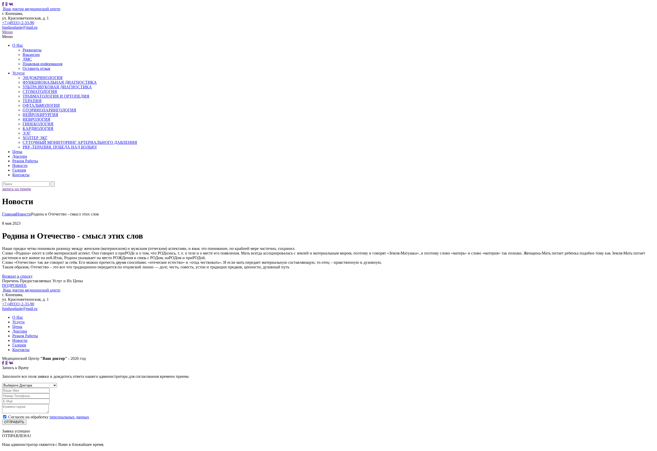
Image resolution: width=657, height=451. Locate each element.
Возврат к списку (17, 276)
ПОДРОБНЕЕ (14, 285)
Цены (17, 151)
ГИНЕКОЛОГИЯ (38, 124)
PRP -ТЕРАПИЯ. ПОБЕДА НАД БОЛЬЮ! (60, 147)
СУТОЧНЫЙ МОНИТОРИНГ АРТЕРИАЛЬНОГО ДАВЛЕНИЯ (80, 142)
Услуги (18, 73)
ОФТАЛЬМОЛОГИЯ (41, 105)
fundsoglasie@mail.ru (19, 27)
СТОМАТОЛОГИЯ (40, 91)
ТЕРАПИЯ (32, 101)
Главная (9, 214)
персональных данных (69, 417)
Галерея (19, 170)
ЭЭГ (27, 133)
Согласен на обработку (48, 417)
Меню (7, 32)
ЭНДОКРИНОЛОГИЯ (43, 78)
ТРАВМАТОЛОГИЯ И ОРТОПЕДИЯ (56, 96)
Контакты (21, 175)
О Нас (17, 45)
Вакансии (31, 54)
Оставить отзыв (36, 68)
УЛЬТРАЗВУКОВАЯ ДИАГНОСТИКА (57, 87)
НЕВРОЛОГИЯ (36, 119)
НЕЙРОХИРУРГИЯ (40, 114)
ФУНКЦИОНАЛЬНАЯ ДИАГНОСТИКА (60, 82)
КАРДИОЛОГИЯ (38, 128)
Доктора (19, 156)
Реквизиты (32, 50)
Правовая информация (42, 64)
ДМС (27, 59)
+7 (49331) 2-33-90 (18, 23)
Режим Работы (25, 161)
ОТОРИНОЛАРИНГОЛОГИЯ (49, 110)
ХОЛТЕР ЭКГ (35, 138)
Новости (19, 165)
